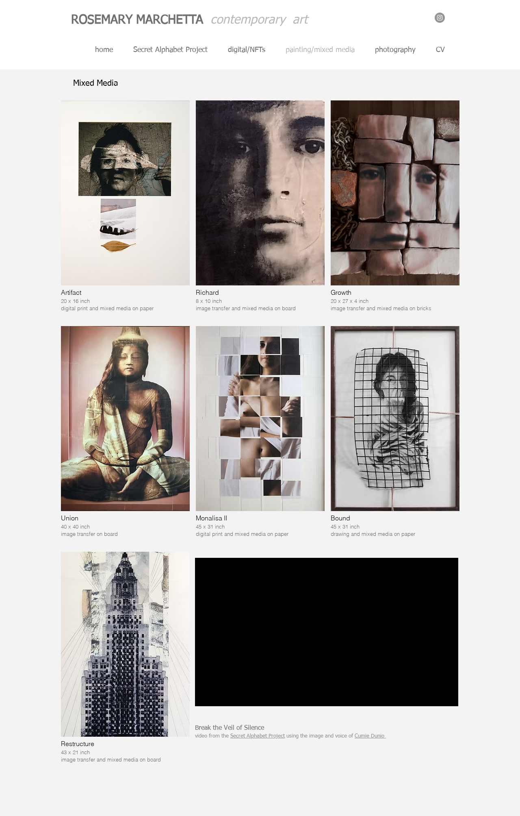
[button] (125, 210)
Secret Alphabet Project (257, 736)
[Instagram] (440, 18)
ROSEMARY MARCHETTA (140, 20)
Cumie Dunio (370, 736)
